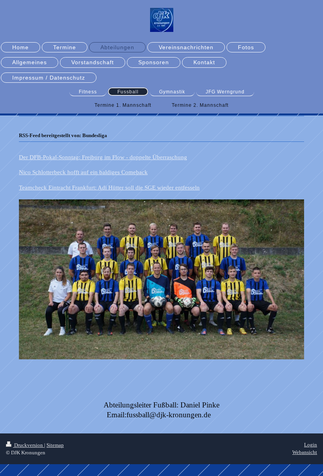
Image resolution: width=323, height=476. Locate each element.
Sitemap (55, 445)
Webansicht (304, 452)
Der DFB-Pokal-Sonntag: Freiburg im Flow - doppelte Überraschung (103, 157)
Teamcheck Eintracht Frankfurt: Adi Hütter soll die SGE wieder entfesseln (109, 187)
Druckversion (28, 445)
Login (310, 445)
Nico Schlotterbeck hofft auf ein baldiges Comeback (83, 172)
